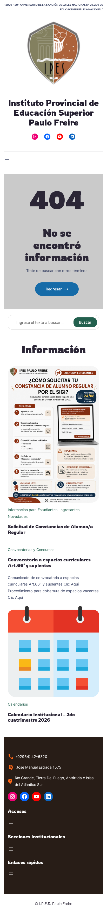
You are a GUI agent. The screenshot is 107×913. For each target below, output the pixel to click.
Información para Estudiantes (32, 509)
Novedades (18, 516)
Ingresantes (69, 509)
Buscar (85, 322)
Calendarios (18, 704)
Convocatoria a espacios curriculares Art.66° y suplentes (49, 562)
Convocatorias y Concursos (31, 549)
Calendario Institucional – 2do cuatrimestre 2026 (41, 717)
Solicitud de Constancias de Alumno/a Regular (50, 529)
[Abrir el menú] (7, 159)
